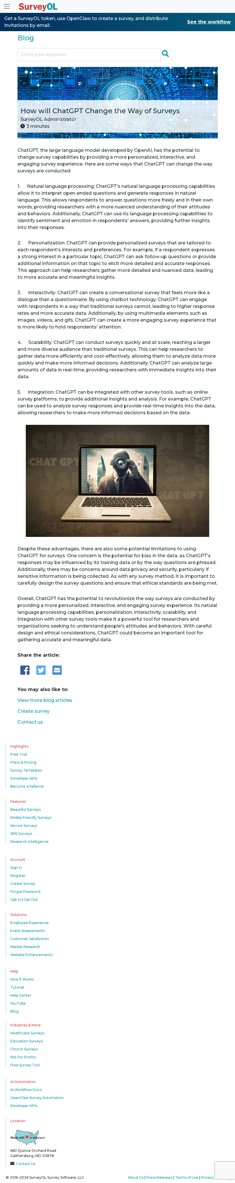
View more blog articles (44, 700)
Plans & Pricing (23, 762)
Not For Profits (23, 1057)
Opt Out (30, 899)
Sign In (16, 867)
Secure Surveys (23, 825)
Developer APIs (23, 778)
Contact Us (25, 1164)
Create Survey (22, 883)
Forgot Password (25, 891)
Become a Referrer (27, 786)
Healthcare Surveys (27, 1033)
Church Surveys (24, 1049)
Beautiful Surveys (25, 809)
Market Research (25, 947)
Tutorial (17, 987)
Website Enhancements (31, 955)
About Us (136, 1177)
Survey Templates (26, 770)
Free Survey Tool (25, 1065)
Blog (25, 38)
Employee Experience (29, 923)
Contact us (30, 722)
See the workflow (209, 22)
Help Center (20, 995)
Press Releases (159, 1177)
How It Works (22, 979)
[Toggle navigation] (7, 6)
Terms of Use (186, 1177)
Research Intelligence (29, 841)
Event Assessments (27, 931)
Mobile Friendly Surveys (30, 817)
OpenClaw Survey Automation (37, 1098)
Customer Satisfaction (29, 939)
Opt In (15, 899)
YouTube (18, 1003)
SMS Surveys (21, 833)
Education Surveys (26, 1041)
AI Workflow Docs (26, 1090)
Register (18, 875)
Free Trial (18, 754)
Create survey (33, 711)
